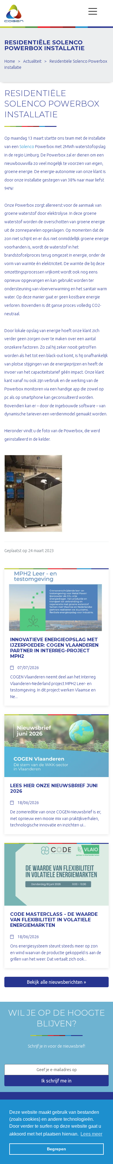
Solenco (26, 146)
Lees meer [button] (91, 1133)
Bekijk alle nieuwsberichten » (56, 982)
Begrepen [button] (56, 1149)
